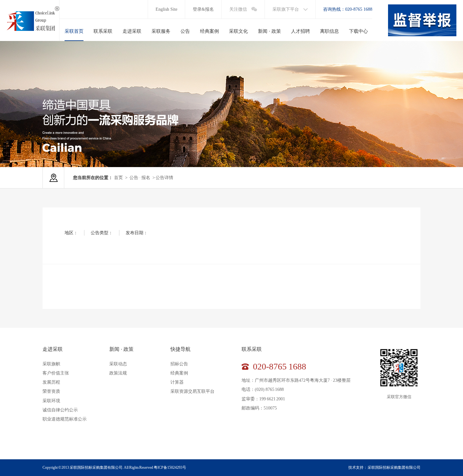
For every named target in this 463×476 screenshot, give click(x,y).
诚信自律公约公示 (60, 410)
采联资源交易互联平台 (192, 391)
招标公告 (179, 364)
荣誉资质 (51, 391)
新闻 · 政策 (121, 349)
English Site (166, 9)
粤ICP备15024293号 (170, 467)
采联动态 (118, 364)
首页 (118, 177)
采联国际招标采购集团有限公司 (394, 467)
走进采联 (53, 349)
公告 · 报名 (139, 177)
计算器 (177, 382)
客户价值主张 (56, 373)
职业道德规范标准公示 (65, 419)
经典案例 (179, 373)
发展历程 (51, 382)
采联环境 (51, 400)
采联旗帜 (51, 364)
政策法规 (118, 373)
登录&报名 (203, 9)
